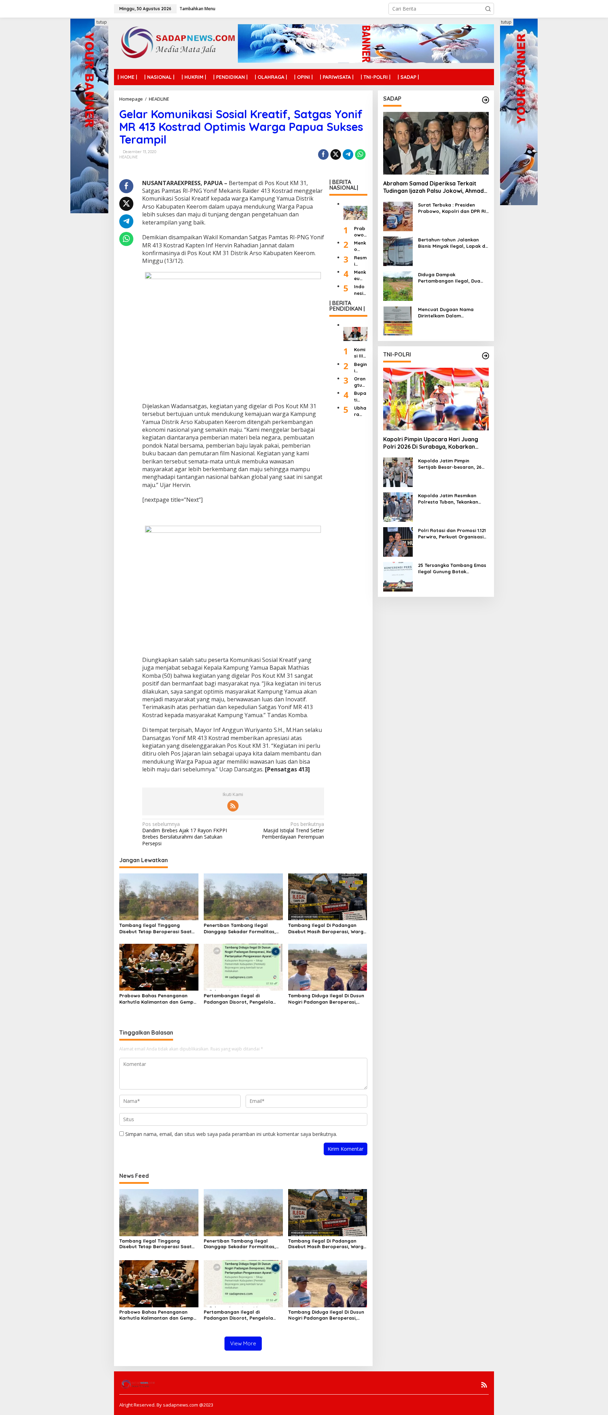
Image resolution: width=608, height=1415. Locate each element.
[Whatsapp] (360, 154)
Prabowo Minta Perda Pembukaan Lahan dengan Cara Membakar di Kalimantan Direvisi (360, 232)
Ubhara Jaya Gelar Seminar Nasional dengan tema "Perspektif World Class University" (360, 411)
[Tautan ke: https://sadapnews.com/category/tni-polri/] (485, 356)
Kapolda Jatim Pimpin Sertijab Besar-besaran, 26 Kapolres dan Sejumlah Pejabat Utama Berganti (450, 464)
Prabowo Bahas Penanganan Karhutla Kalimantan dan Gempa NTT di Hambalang (158, 999)
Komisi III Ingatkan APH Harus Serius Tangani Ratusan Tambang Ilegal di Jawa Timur (360, 353)
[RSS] (233, 805)
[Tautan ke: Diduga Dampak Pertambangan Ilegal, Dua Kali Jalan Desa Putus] (398, 285)
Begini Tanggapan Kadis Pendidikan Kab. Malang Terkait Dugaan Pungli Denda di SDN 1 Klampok (360, 367)
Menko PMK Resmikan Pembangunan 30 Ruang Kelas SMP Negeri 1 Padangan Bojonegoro (360, 246)
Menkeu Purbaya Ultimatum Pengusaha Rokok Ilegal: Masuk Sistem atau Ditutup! (360, 275)
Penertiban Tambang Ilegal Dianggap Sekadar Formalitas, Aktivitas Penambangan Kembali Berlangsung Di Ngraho (241, 928)
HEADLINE (128, 156)
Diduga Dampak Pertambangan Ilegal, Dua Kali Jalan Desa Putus (449, 278)
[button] (488, 9)
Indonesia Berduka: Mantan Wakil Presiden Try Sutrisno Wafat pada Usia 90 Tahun (360, 290)
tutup (101, 22)
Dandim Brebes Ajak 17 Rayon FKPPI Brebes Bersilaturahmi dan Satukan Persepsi (184, 834)
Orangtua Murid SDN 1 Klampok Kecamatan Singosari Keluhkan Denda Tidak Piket (360, 382)
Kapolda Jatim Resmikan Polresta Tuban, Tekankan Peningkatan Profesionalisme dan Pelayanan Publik (452, 499)
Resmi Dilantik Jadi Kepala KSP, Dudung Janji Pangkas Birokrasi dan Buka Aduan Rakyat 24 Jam (360, 260)
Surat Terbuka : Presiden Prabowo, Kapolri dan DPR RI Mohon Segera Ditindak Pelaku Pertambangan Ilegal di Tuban (452, 208)
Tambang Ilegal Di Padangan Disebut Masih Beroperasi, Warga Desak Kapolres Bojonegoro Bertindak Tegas (327, 928)
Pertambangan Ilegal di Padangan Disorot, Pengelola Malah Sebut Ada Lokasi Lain (238, 999)
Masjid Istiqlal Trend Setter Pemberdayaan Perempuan (293, 830)
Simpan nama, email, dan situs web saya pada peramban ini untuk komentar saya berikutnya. (231, 1134)
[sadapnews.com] (176, 42)
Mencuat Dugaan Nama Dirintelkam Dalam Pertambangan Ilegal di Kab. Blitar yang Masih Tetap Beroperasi (452, 313)
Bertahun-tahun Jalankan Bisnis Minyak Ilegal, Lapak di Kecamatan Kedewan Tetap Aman (452, 243)
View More (243, 1343)
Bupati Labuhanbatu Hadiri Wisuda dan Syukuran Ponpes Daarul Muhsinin (360, 396)
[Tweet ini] (335, 154)
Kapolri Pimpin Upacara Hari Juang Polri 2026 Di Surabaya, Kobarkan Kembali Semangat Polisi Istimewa (430, 443)
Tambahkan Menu (197, 9)
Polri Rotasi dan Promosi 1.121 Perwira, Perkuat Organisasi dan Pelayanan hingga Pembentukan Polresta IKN (452, 534)
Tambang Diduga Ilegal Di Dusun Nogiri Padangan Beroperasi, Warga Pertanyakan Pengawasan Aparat (327, 999)
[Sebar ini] (323, 154)
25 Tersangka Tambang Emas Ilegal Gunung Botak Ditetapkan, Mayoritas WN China (452, 568)
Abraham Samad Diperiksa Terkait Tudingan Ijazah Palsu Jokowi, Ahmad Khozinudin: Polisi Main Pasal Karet (433, 187)
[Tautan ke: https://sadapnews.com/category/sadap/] (485, 100)
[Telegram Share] (348, 154)
